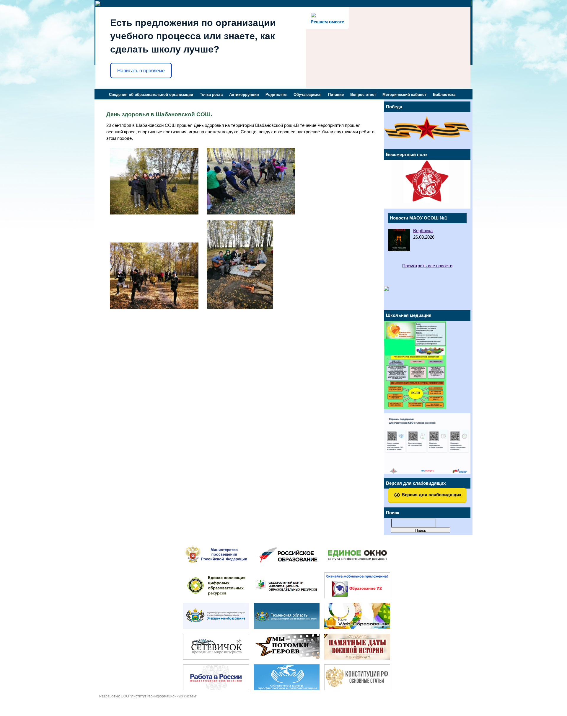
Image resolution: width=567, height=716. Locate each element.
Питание (336, 94)
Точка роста (211, 94)
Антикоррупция (244, 94)
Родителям (276, 94)
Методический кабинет (404, 94)
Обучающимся (308, 94)
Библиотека (444, 94)
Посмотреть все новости (427, 265)
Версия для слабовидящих (430, 494)
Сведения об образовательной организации (151, 94)
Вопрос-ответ (363, 94)
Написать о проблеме (141, 70)
